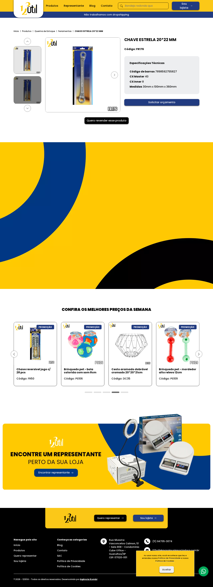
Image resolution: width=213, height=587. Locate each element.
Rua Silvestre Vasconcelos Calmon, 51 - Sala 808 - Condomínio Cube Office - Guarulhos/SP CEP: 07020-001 (124, 548)
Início (16, 31)
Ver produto (33, 380)
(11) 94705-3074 (162, 541)
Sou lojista (184, 6)
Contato (106, 6)
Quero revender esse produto (106, 120)
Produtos (52, 6)
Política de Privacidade (71, 561)
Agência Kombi (88, 579)
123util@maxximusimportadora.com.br (175, 550)
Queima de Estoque (45, 31)
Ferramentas (65, 31)
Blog (92, 6)
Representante (74, 6)
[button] (27, 41)
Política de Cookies (69, 566)
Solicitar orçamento (161, 102)
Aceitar (166, 569)
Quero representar (108, 518)
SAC (59, 555)
